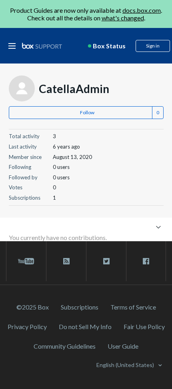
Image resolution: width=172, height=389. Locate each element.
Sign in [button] (153, 46)
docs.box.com (141, 10)
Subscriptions (79, 307)
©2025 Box (32, 307)
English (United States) (125, 364)
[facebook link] (146, 261)
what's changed (123, 18)
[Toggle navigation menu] (159, 227)
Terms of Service (133, 307)
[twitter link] (106, 261)
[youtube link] (26, 261)
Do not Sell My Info (85, 326)
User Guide (123, 346)
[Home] (42, 46)
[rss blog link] (66, 261)
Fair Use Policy (144, 326)
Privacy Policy (27, 326)
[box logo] (42, 46)
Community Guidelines (65, 346)
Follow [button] (87, 112)
